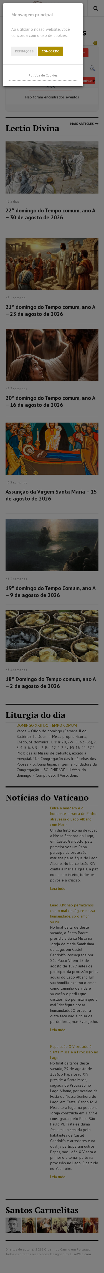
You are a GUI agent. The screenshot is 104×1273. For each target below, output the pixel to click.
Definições (24, 51)
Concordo (51, 51)
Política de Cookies (43, 75)
